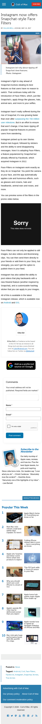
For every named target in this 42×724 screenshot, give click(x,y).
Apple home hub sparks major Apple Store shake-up (32, 596)
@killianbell (30, 351)
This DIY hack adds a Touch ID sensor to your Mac (32, 569)
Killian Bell (8, 28)
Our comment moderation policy (18, 699)
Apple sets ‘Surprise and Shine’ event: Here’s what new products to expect (14, 557)
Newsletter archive (31, 498)
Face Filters (30, 672)
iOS (17, 302)
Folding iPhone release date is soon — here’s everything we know (32, 543)
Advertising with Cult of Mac (16, 688)
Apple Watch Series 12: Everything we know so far (32, 515)
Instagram (19, 675)
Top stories (10, 678)
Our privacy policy (11, 694)
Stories (35, 675)
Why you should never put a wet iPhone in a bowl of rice (14, 584)
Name (9, 405)
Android (7, 302)
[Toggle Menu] (4, 4)
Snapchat (28, 675)
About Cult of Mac (30, 694)
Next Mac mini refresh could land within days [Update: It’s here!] (14, 530)
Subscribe (36, 4)
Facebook (10, 675)
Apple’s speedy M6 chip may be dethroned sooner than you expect (14, 611)
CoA (23, 672)
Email (9, 414)
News (37, 33)
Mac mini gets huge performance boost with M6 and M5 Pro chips (14, 638)
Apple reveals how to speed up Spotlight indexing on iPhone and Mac (32, 624)
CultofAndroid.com (20, 349)
